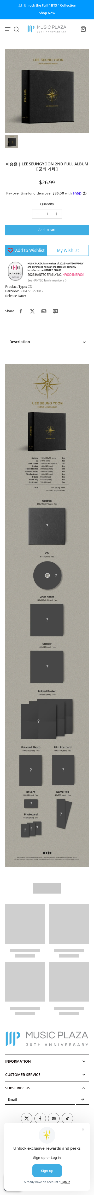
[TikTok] (67, 1118)
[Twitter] (26, 1118)
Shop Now (47, 13)
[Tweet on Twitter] (32, 311)
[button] (47, 230)
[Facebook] (40, 1118)
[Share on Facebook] (21, 311)
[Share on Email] (44, 311)
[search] (16, 29)
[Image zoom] (47, 91)
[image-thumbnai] (11, 141)
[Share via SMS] (55, 311)
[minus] (37, 213)
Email (12, 1099)
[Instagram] (54, 1118)
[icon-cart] (83, 29)
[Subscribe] (82, 1100)
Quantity (47, 204)
